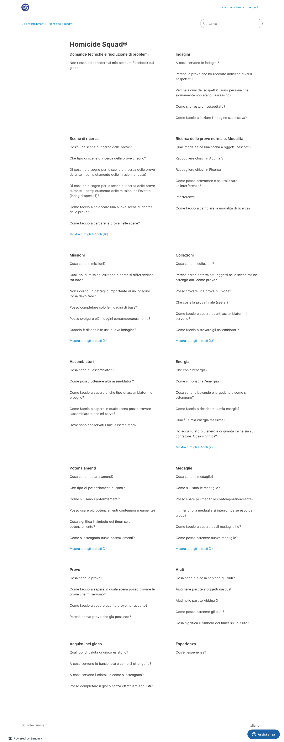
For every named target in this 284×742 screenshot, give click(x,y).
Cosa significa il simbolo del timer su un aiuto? (212, 623)
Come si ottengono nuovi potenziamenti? (102, 538)
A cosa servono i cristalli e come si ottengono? (107, 675)
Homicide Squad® (60, 23)
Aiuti (180, 569)
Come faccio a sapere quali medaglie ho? (208, 526)
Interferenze (185, 197)
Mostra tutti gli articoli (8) (88, 341)
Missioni (77, 255)
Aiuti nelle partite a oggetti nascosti (204, 589)
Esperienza (186, 644)
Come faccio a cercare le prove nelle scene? (105, 223)
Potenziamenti (83, 468)
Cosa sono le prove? (86, 578)
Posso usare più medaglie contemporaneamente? (214, 499)
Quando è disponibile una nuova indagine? (103, 330)
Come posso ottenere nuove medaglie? (207, 538)
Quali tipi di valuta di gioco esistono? (99, 652)
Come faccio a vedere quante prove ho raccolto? (108, 605)
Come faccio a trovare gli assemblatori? (207, 330)
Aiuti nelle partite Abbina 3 (197, 600)
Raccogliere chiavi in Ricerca (198, 169)
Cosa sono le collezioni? (195, 263)
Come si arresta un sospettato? (200, 106)
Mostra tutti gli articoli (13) (195, 341)
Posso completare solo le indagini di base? (103, 307)
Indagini (183, 54)
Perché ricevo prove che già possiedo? (100, 617)
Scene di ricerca (84, 138)
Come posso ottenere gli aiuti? (200, 612)
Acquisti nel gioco (86, 644)
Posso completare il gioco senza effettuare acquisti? (111, 686)
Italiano (254, 725)
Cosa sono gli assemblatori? (92, 370)
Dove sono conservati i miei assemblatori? (103, 425)
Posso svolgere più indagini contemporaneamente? (110, 318)
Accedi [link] (253, 7)
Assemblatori (82, 361)
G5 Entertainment (32, 23)
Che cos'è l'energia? (191, 370)
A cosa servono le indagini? (197, 63)
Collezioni (185, 255)
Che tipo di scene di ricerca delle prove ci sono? (108, 158)
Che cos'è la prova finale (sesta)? (202, 302)
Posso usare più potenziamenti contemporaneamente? (112, 510)
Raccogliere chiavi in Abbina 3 (199, 158)
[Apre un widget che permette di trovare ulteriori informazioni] (263, 735)
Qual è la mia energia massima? (200, 420)
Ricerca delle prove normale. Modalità (209, 138)
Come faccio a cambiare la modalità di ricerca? (213, 208)
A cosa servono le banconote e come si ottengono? (110, 663)
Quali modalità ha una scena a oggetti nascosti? (213, 147)
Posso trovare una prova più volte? (203, 291)
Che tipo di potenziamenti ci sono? (97, 488)
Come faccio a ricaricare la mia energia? (207, 409)
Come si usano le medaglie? (198, 488)
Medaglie (184, 468)
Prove (75, 569)
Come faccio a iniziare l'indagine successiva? (211, 118)
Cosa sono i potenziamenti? (92, 476)
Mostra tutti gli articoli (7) (194, 447)
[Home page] (25, 7)
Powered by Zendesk (28, 738)
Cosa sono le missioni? (88, 263)
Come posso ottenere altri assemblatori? (102, 381)
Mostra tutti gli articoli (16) (89, 234)
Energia (182, 361)
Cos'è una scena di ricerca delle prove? (101, 147)
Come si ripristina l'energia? (197, 381)
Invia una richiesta (232, 7)
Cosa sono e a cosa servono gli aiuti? (205, 578)
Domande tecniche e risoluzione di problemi (109, 54)
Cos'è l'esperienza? (191, 652)
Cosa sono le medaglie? (194, 476)
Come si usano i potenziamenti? (95, 499)
